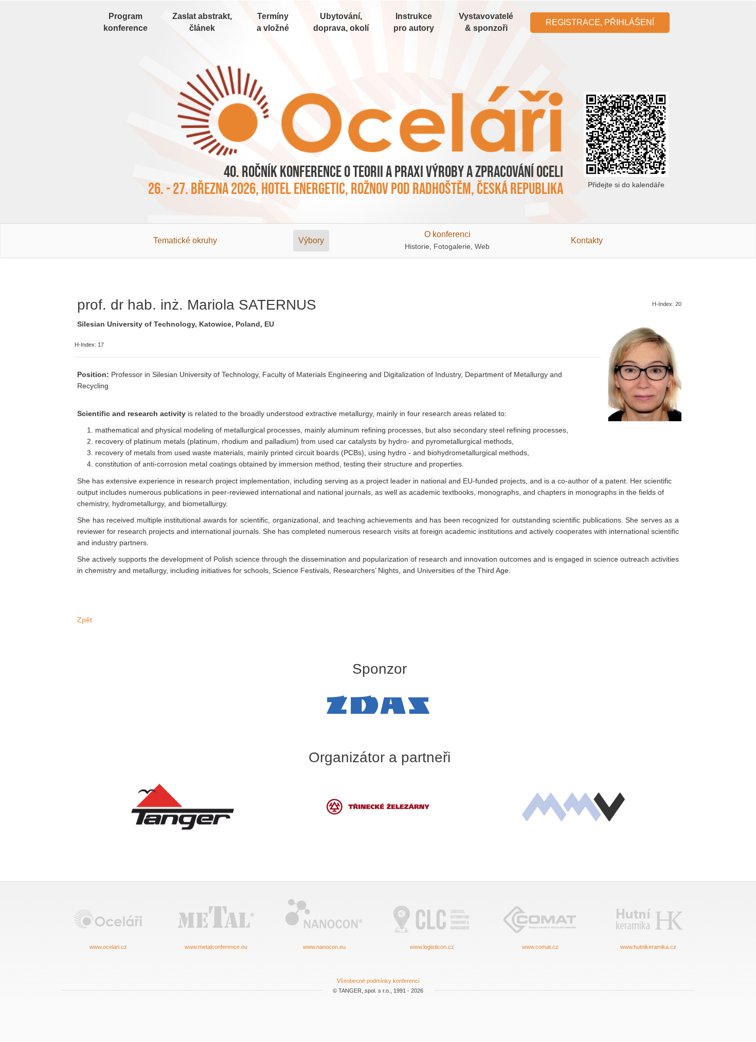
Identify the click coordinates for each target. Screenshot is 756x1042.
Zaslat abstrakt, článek (202, 22)
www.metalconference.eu (216, 947)
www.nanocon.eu (324, 947)
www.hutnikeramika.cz (648, 947)
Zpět (84, 620)
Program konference (125, 22)
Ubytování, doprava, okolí (341, 22)
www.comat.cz (540, 947)
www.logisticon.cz (432, 947)
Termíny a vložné (273, 22)
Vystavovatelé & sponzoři (486, 22)
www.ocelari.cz (108, 947)
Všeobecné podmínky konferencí (378, 981)
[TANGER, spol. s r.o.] (183, 807)
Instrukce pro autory (413, 22)
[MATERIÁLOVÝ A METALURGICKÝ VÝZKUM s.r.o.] (573, 807)
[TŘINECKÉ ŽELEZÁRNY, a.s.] (378, 807)
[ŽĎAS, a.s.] (378, 704)
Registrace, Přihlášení (600, 22)
